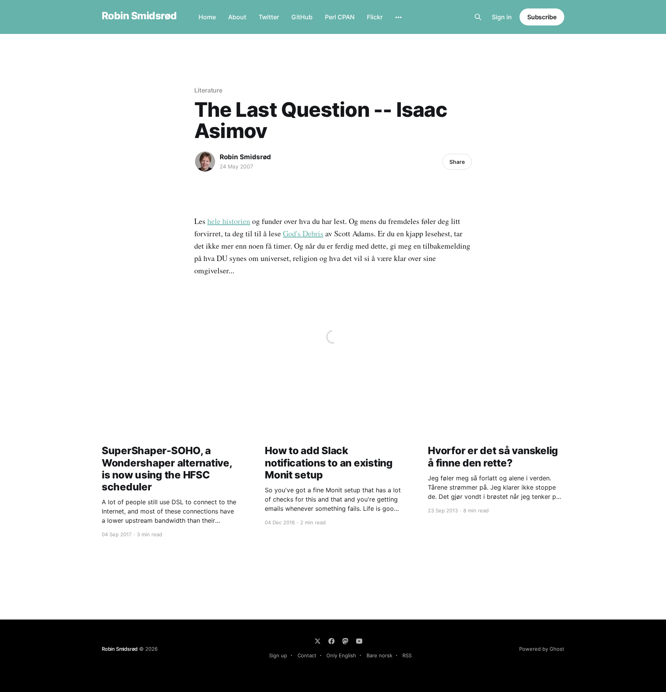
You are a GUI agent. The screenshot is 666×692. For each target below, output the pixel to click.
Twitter (269, 17)
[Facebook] (331, 641)
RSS (407, 655)
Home (207, 17)
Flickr (375, 17)
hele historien (228, 221)
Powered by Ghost (541, 649)
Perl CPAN (340, 17)
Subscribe (542, 17)
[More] (398, 17)
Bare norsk (379, 655)
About (237, 17)
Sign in (502, 17)
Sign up (278, 655)
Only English (341, 655)
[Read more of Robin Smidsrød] (205, 161)
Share (457, 161)
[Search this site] (478, 17)
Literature (208, 90)
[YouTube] (359, 641)
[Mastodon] (345, 641)
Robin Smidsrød (139, 16)
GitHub (302, 17)
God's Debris (303, 233)
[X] (317, 641)
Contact (307, 655)
